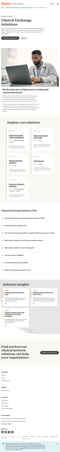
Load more (30, 331)
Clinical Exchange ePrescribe (41, 137)
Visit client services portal (10, 38)
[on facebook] (5, 432)
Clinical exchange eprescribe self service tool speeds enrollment (15, 314)
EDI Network (39, 161)
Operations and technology (13, 7)
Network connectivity (26, 7)
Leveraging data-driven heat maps (14, 293)
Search (52, 3)
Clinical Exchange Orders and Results (16, 136)
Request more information (49, 352)
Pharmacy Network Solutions (16, 185)
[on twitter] (9, 432)
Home (2, 7)
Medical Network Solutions (16, 162)
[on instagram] (12, 432)
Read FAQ (23, 38)
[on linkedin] (2, 432)
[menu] (58, 4)
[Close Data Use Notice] (57, 444)
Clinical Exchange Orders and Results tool (43, 293)
